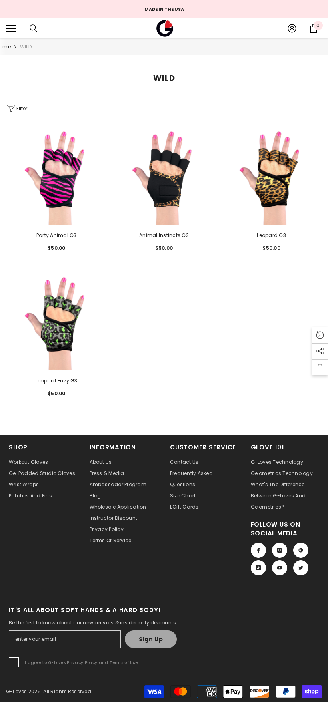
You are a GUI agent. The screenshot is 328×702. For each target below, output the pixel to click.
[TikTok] (258, 567)
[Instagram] (279, 550)
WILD (26, 46)
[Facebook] (258, 550)
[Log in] (292, 28)
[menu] (11, 28)
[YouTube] (279, 567)
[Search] (33, 28)
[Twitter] (300, 567)
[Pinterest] (300, 550)
